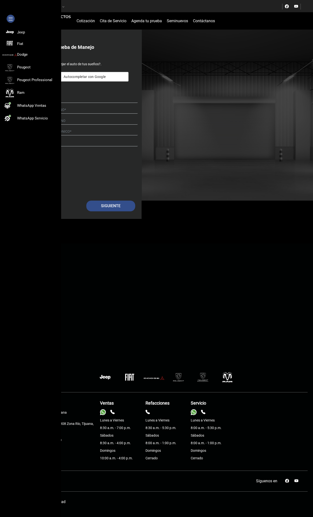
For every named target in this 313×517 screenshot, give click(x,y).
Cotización (86, 21)
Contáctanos (204, 21)
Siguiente (111, 206)
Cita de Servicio (113, 21)
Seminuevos (177, 21)
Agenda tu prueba (146, 21)
